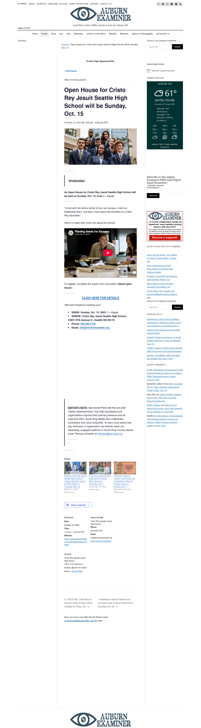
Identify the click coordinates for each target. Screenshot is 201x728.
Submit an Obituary (79, 4)
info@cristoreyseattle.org (94, 327)
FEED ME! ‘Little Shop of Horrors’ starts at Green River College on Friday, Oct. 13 (78, 603)
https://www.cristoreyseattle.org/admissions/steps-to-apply (75, 541)
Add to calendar (78, 505)
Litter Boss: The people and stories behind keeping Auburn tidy (162, 294)
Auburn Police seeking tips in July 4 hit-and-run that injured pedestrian (164, 397)
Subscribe (53, 4)
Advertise (41, 4)
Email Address (153, 187)
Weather (113, 33)
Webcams (124, 33)
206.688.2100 (88, 324)
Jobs (68, 33)
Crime (53, 33)
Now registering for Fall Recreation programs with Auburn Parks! (160, 269)
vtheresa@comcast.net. (110, 433)
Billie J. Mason (154, 405)
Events (44, 33)
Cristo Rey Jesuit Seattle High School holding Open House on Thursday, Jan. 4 (99, 479)
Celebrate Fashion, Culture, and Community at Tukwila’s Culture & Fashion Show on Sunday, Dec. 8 (124, 481)
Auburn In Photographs (142, 33)
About (32, 4)
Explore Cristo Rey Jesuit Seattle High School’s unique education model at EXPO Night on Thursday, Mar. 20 (75, 481)
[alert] (165, 70)
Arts (61, 33)
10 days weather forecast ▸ (165, 146)
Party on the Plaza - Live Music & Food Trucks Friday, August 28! (162, 258)
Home (35, 33)
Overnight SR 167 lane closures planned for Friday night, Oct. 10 (165, 387)
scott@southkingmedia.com (79, 620)
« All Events (70, 70)
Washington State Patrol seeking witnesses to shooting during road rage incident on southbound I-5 (164, 322)
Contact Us (105, 4)
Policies (63, 4)
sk (148, 369)
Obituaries (78, 33)
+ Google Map (76, 571)
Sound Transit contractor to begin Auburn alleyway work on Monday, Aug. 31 (164, 340)
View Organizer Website (101, 541)
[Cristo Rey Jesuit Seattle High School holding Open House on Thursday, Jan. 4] (100, 468)
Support (94, 4)
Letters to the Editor (96, 33)
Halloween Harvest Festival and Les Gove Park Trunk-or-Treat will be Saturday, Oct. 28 (115, 603)
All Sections (161, 33)
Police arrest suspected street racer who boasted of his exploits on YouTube (164, 408)
